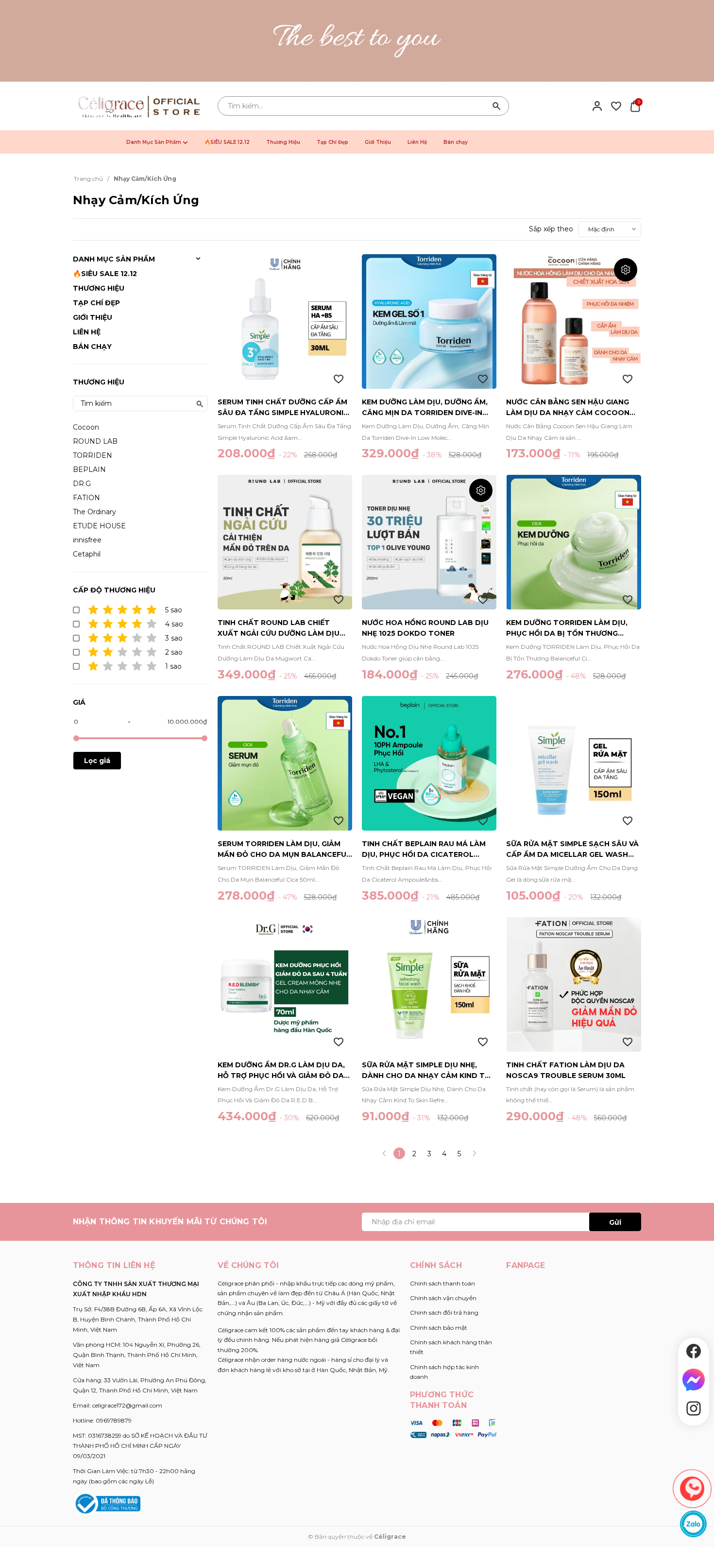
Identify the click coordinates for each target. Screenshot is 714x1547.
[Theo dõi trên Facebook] (693, 1351)
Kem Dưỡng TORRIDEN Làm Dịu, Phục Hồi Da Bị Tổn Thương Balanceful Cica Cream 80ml (567, 628)
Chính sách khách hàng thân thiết (451, 1347)
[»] (474, 1153)
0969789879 (114, 1420)
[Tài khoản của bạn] (597, 105)
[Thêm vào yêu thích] (338, 379)
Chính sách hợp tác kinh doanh (444, 1371)
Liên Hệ (417, 142)
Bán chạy (455, 142)
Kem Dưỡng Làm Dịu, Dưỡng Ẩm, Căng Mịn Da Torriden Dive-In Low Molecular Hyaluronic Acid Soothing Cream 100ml (425, 408)
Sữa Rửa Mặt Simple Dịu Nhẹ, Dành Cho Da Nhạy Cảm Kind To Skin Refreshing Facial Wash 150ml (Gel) (426, 1070)
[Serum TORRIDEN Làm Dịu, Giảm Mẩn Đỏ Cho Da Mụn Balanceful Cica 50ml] (285, 763)
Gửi (615, 1222)
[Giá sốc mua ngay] (357, 41)
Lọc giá (97, 760)
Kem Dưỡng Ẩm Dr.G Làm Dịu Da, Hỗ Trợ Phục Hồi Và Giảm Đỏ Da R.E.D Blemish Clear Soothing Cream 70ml (281, 1070)
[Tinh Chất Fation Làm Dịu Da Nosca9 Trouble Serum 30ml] (573, 984)
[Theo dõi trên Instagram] (693, 1408)
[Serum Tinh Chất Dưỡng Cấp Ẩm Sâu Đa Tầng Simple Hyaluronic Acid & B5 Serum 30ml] (285, 321)
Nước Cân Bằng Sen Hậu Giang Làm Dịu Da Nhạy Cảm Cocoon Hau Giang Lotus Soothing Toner (567, 408)
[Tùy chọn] (625, 269)
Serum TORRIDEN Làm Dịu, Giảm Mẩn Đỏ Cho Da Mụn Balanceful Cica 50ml (284, 849)
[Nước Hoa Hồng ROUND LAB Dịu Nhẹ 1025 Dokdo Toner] (429, 542)
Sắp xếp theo (551, 229)
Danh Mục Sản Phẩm (154, 142)
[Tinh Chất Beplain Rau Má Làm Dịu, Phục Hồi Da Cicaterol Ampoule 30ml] (429, 763)
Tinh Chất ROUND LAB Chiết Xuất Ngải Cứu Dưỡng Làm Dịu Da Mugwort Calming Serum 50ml (279, 628)
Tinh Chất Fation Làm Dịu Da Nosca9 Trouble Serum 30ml (566, 1070)
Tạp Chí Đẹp (332, 142)
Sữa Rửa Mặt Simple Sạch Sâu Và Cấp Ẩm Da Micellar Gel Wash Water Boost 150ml (572, 849)
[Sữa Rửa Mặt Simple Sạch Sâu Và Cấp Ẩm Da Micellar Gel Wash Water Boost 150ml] (573, 763)
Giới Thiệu (378, 142)
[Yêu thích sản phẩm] (616, 105)
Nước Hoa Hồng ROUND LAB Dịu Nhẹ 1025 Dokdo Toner (425, 628)
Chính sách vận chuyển (443, 1298)
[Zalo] (693, 1524)
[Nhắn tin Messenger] (693, 1379)
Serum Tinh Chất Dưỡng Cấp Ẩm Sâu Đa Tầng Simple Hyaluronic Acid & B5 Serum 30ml (283, 408)
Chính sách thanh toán (442, 1283)
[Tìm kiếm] (497, 106)
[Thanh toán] (453, 1428)
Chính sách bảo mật (438, 1327)
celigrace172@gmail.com (127, 1405)
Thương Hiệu (283, 142)
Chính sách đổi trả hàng (444, 1312)
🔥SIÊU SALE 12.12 (227, 142)
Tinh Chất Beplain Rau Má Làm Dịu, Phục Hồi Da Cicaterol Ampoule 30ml (424, 849)
